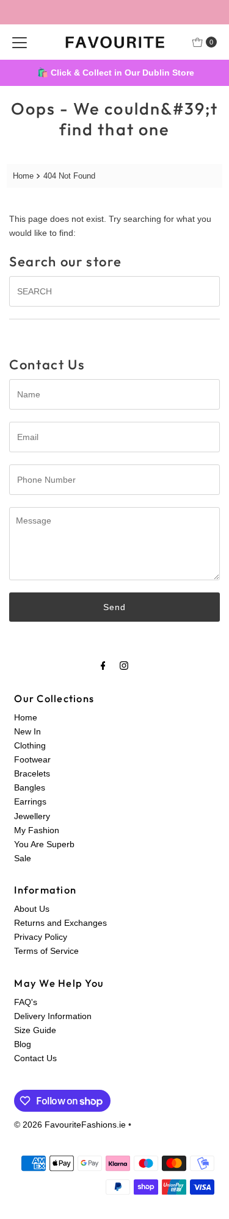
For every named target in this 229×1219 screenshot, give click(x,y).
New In (27, 731)
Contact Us (35, 1058)
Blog (22, 1044)
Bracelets (32, 773)
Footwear (32, 759)
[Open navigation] (19, 42)
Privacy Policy (40, 937)
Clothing (30, 745)
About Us (31, 909)
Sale (22, 858)
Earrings (30, 801)
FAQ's (25, 1002)
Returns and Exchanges (60, 923)
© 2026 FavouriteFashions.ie (70, 1124)
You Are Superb (44, 844)
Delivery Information (53, 1016)
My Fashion (36, 830)
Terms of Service (46, 951)
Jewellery (32, 816)
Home (23, 175)
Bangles (29, 787)
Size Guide (35, 1030)
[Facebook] (103, 665)
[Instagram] (124, 665)
